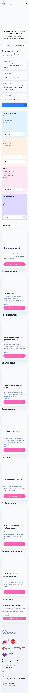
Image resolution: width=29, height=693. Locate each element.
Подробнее (6, 260)
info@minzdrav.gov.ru (10, 672)
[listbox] (14, 157)
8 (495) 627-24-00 (9, 667)
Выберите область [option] (10, 157)
